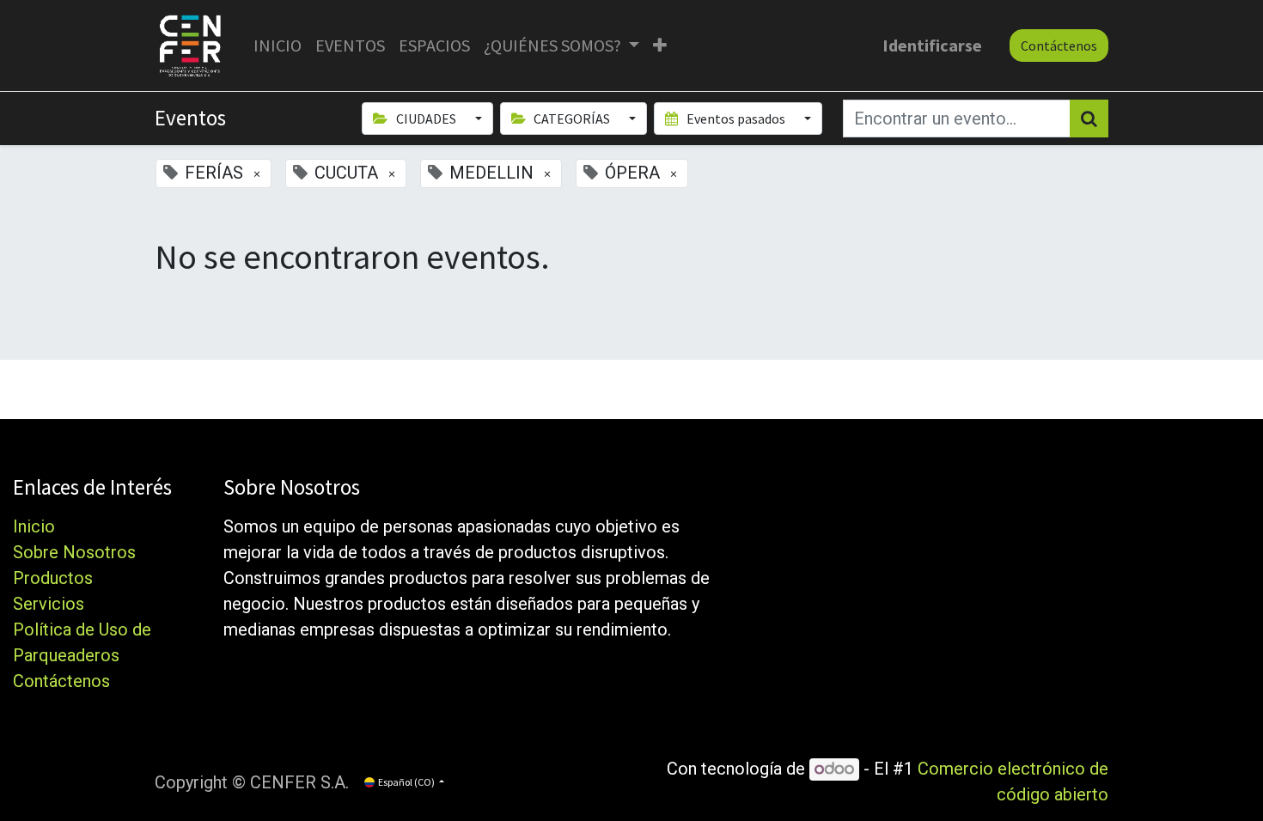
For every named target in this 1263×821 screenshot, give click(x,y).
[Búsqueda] (1089, 118)
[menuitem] (277, 45)
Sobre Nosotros (74, 552)
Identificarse (932, 45)
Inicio (34, 526)
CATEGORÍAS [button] (572, 118)
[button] (660, 45)
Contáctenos (1059, 45)
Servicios (48, 603)
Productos (53, 578)
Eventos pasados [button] (736, 118)
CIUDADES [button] (426, 118)
